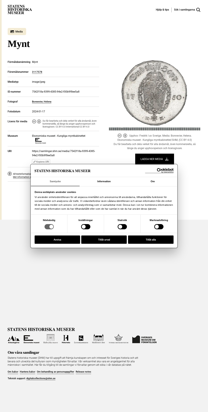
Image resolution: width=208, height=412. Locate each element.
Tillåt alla (151, 239)
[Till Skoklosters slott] (98, 339)
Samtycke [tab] (55, 181)
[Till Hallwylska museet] (50, 339)
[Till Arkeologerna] (14, 339)
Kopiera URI (42, 161)
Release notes (83, 371)
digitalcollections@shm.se (40, 378)
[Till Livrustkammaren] (81, 339)
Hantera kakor (27, 371)
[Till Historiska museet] (66, 339)
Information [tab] (104, 181)
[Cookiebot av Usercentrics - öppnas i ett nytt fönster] (159, 170)
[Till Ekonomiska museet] (31, 339)
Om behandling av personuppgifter (55, 371)
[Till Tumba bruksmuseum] (118, 339)
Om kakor (13, 371)
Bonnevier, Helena (41, 101)
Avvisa (57, 239)
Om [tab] (153, 181)
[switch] (85, 226)
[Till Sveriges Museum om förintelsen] (144, 339)
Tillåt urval (104, 239)
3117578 (37, 71)
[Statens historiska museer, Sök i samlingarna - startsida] (20, 9)
